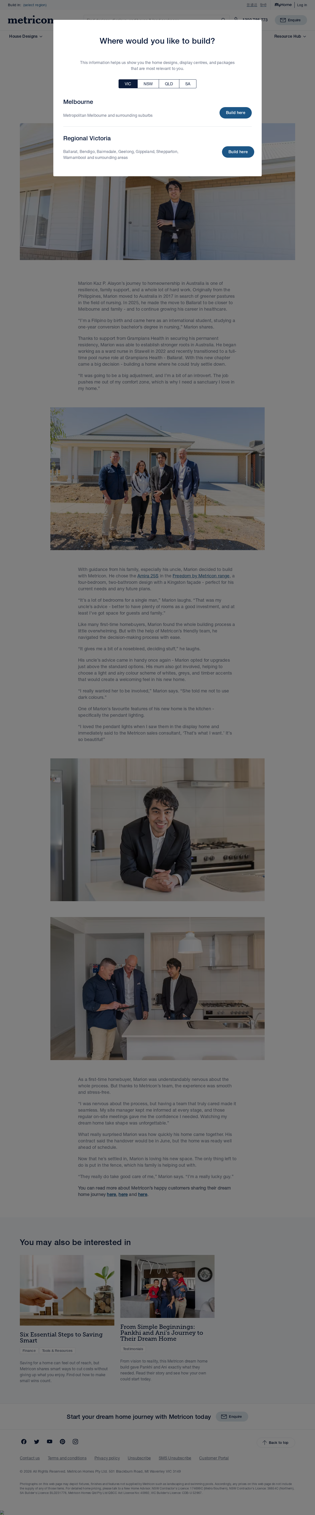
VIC (128, 83)
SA (187, 83)
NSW (148, 83)
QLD (169, 83)
